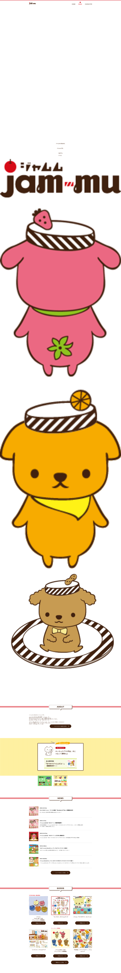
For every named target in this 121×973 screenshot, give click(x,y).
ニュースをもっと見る (60, 872)
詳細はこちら (38, 923)
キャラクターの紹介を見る (60, 726)
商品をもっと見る (60, 962)
